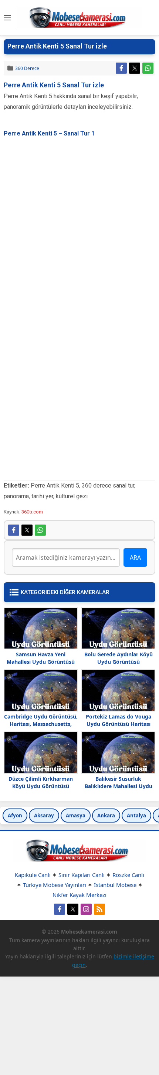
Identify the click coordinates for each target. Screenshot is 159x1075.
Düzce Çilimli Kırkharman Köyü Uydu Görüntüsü (41, 782)
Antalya (136, 815)
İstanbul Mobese (115, 884)
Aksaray (44, 815)
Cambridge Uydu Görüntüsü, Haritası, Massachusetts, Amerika (41, 724)
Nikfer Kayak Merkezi (79, 894)
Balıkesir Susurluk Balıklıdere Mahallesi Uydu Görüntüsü (118, 786)
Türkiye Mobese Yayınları (54, 884)
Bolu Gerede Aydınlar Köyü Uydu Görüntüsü (118, 658)
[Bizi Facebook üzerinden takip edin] (59, 909)
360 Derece (27, 68)
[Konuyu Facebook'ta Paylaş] (121, 68)
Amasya (75, 815)
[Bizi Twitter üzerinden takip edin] (72, 909)
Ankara (106, 815)
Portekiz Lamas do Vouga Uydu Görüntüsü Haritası (118, 720)
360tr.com (32, 512)
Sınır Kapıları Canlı (81, 874)
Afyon (15, 815)
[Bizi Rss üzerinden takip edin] (99, 909)
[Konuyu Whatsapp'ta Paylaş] (147, 68)
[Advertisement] (79, 218)
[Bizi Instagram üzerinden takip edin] (86, 909)
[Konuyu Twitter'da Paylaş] (134, 68)
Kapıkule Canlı (33, 874)
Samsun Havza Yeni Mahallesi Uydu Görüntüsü (41, 658)
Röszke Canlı (128, 874)
